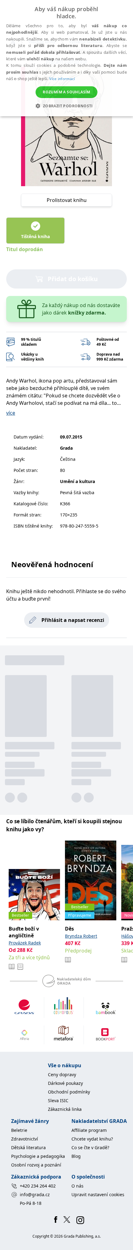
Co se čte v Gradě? (90, 1147)
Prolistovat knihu (67, 200)
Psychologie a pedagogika (38, 1156)
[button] (66, 106)
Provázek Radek (25, 943)
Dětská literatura (28, 1147)
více (10, 412)
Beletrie (19, 1130)
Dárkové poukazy (65, 1083)
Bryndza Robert (81, 936)
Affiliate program (89, 1130)
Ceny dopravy (62, 1074)
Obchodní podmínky (69, 1092)
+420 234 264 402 (38, 1186)
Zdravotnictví (24, 1139)
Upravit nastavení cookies (97, 1194)
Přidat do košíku (73, 279)
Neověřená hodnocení (52, 564)
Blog (76, 1156)
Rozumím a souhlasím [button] (66, 92)
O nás (77, 1186)
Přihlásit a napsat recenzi (72, 620)
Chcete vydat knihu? (92, 1139)
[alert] (66, 58)
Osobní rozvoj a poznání (36, 1165)
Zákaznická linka (65, 1109)
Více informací (62, 78)
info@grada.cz (35, 1194)
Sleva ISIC (58, 1100)
